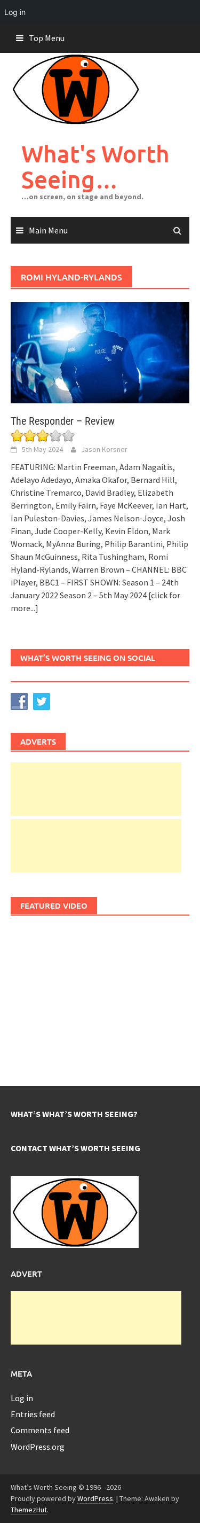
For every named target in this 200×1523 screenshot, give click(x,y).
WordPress (95, 1498)
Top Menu (47, 38)
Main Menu (48, 230)
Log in (22, 1398)
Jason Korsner (104, 449)
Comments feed (40, 1430)
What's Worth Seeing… (95, 166)
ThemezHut (29, 1509)
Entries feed (33, 1414)
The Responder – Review (63, 421)
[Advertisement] (96, 789)
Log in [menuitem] (15, 12)
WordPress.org (38, 1446)
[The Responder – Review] (100, 351)
